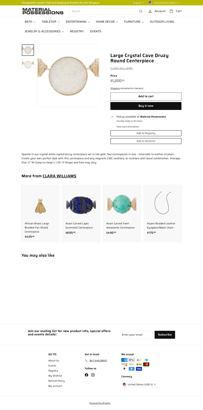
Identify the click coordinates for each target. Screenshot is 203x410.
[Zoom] (68, 75)
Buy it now (146, 106)
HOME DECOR (105, 21)
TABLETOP (49, 21)
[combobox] (106, 11)
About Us (53, 360)
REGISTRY (77, 31)
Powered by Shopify (99, 403)
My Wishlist (55, 376)
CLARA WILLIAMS (121, 68)
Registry (53, 371)
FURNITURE (132, 21)
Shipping (115, 88)
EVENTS (95, 31)
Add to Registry (146, 133)
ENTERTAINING (76, 21)
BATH (29, 21)
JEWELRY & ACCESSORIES (43, 31)
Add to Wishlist (146, 141)
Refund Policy (56, 381)
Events (52, 366)
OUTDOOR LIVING (162, 21)
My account (55, 386)
